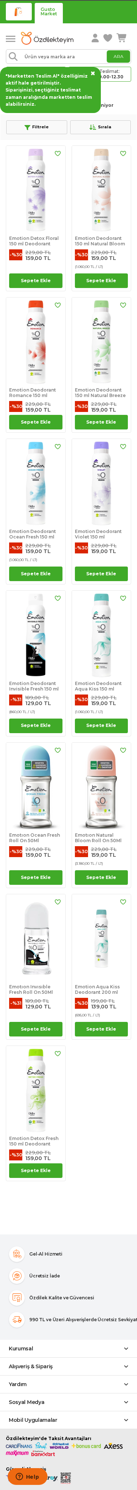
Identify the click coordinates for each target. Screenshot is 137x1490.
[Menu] (13, 38)
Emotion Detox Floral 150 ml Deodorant (34, 241)
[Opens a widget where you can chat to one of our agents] (27, 1477)
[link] (108, 38)
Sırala (104, 126)
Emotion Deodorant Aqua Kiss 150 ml (98, 686)
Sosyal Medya (26, 1402)
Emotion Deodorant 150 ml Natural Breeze (100, 392)
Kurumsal (21, 1348)
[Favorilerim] (58, 153)
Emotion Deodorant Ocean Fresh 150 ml (32, 534)
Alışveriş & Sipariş (31, 1366)
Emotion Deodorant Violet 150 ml (98, 534)
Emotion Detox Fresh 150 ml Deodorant (33, 1141)
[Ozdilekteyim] (47, 38)
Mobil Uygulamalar (33, 1420)
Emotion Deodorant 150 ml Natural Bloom (100, 241)
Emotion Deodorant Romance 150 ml (32, 392)
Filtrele (40, 126)
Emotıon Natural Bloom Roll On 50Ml (98, 837)
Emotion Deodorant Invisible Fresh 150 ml (34, 686)
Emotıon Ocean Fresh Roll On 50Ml (34, 837)
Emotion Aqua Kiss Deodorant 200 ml (97, 989)
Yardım (18, 1384)
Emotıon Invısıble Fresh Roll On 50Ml (31, 989)
